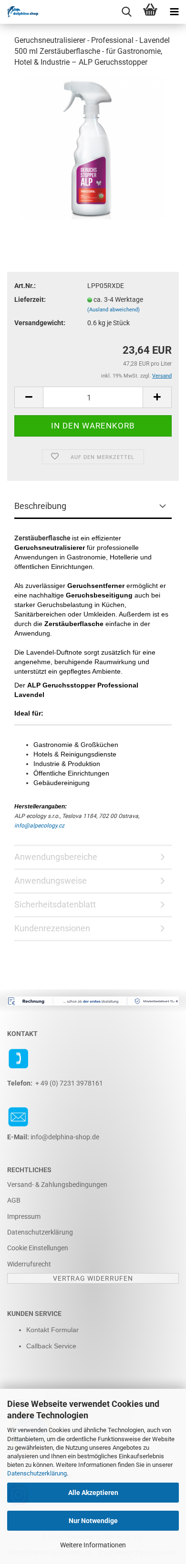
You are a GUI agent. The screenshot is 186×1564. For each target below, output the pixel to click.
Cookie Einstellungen (37, 1248)
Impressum (24, 1216)
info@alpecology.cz (39, 825)
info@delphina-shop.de (65, 1137)
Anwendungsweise (50, 881)
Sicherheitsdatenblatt (55, 904)
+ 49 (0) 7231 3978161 (69, 1083)
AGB (14, 1200)
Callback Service (51, 1346)
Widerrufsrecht (29, 1264)
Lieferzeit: (30, 299)
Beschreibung (40, 506)
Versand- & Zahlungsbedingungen (57, 1184)
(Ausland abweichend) (113, 310)
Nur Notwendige (93, 1520)
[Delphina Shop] (19, 12)
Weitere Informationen (93, 1545)
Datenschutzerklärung (37, 1473)
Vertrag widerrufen (93, 1278)
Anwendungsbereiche (55, 857)
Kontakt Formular (52, 1330)
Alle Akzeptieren (93, 1492)
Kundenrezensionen (52, 928)
